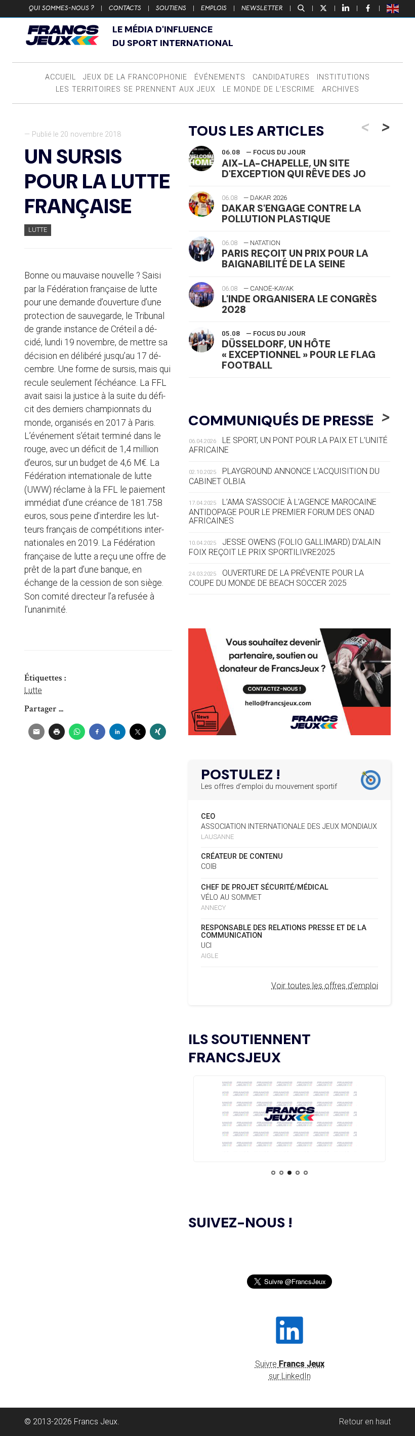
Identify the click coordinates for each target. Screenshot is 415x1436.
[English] (393, 8)
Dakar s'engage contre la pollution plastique (291, 213)
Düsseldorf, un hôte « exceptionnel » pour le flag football (299, 355)
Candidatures (281, 77)
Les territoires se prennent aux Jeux (136, 89)
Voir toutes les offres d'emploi (324, 985)
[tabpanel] (289, 1115)
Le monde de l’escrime (269, 89)
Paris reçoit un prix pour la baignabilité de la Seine (295, 258)
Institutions (343, 77)
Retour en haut (365, 1421)
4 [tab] (298, 1173)
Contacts (125, 8)
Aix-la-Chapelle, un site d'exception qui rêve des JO (294, 168)
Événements (219, 77)
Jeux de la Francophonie (135, 77)
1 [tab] (273, 1173)
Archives (340, 89)
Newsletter (262, 8)
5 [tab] (306, 1173)
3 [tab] (289, 1173)
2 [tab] (281, 1173)
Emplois (214, 8)
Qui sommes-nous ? (61, 8)
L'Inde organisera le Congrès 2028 (299, 304)
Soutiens (171, 8)
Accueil (60, 77)
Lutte (37, 229)
